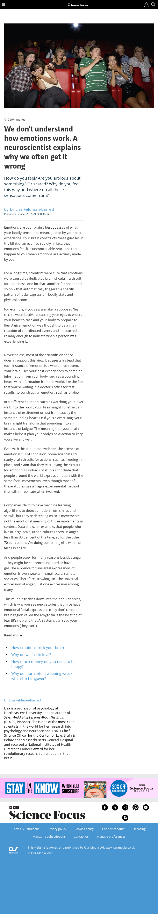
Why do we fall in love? (31, 654)
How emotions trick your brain (37, 647)
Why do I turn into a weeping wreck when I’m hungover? (41, 676)
